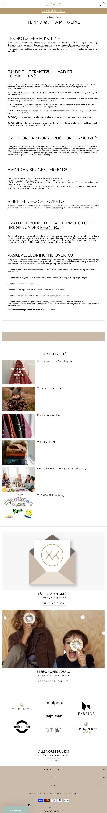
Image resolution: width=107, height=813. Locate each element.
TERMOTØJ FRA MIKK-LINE (34, 38)
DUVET (11, 117)
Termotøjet (28, 47)
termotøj (40, 43)
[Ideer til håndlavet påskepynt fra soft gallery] (18, 479)
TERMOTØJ (84, 138)
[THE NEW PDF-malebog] (18, 506)
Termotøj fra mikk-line (18, 85)
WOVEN (11, 99)
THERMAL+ (13, 111)
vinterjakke (35, 188)
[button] (15, 809)
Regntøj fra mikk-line (48, 414)
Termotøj (22, 149)
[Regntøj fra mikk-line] (18, 426)
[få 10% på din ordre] (53, 561)
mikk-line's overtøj (35, 208)
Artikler (57, 17)
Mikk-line (12, 43)
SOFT (10, 105)
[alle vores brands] (53, 718)
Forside (49, 17)
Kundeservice (52, 770)
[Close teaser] (29, 805)
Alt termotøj (78, 43)
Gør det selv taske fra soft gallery (55, 361)
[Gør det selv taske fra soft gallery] (18, 372)
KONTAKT (53, 778)
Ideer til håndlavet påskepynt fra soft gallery (61, 468)
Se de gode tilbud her (53, 681)
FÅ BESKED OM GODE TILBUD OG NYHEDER (53, 794)
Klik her (53, 761)
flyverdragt (50, 188)
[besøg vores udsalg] (53, 639)
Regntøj (66, 236)
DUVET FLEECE (15, 123)
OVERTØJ (63, 255)
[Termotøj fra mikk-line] (18, 399)
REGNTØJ (49, 227)
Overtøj (12, 278)
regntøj (70, 182)
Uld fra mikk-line (46, 441)
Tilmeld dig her (53, 603)
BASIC (10, 93)
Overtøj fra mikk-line (18, 270)
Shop (53, 786)
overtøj (61, 290)
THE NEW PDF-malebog (50, 495)
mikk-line (17, 260)
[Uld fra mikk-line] (18, 452)
